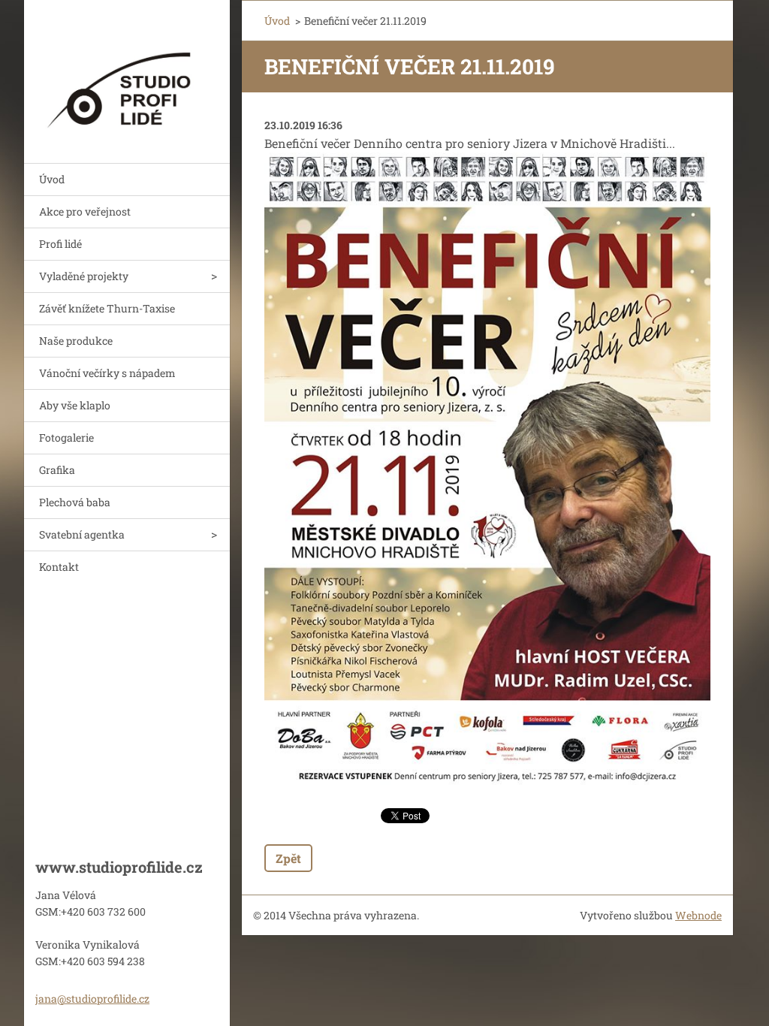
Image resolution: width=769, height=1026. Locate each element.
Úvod (52, 179)
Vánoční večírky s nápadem (107, 373)
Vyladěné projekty (83, 276)
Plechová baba (74, 502)
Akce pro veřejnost (85, 211)
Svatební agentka (82, 534)
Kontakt (59, 567)
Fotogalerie (66, 437)
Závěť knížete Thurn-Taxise (107, 308)
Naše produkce (76, 340)
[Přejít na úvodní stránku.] (127, 72)
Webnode (698, 915)
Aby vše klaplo (74, 405)
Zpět (288, 858)
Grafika (57, 470)
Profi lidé (60, 244)
